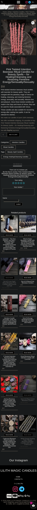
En (15, 483)
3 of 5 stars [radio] (18, 183)
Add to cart (13, 134)
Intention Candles (18, 12)
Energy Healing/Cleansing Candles (15, 157)
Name (5, 198)
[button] (32, 22)
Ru (22, 483)
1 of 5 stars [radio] (13, 183)
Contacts (19, 479)
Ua (18, 483)
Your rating (18, 180)
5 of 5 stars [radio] (24, 183)
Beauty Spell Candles (15, 152)
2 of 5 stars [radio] (16, 183)
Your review (18, 187)
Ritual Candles (8, 147)
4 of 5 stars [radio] (21, 183)
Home (5, 12)
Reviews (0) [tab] (17, 164)
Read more (9, 235)
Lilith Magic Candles (19, 470)
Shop (9, 12)
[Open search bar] (2, 2)
